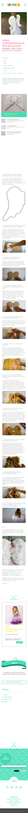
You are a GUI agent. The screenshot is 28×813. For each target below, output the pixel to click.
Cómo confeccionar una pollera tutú (13, 629)
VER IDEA (19, 642)
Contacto (14, 805)
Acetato (17, 529)
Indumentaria (8, 697)
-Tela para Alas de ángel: (9, 73)
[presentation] (2, 623)
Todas (5, 694)
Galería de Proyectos (10, 580)
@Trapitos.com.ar (14, 572)
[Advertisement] (14, 154)
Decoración (7, 699)
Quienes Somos (14, 797)
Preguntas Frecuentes (14, 802)
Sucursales (14, 804)
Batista (4, 534)
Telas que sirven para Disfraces (13, 81)
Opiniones (14, 796)
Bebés (5, 701)
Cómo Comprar (14, 800)
